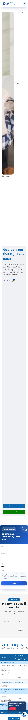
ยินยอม (5, 578)
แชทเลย (13, 708)
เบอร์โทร (4, 560)
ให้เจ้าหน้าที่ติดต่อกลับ (14, 506)
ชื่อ (2, 546)
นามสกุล (3, 553)
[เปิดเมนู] (24, 3)
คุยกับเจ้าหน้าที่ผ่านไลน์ (15, 512)
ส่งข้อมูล (14, 583)
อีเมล (2, 567)
